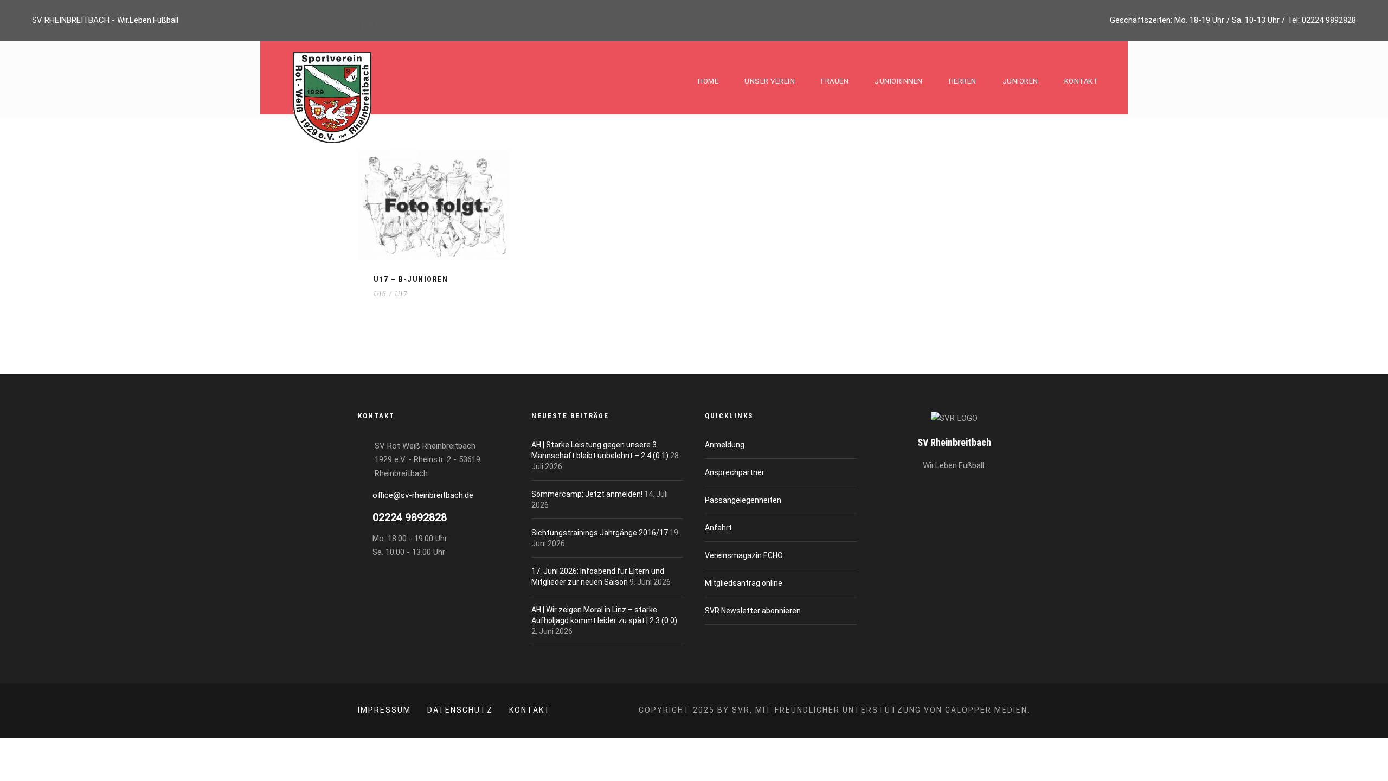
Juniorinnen (899, 81)
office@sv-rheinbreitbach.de (422, 495)
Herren (962, 81)
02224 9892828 (1329, 20)
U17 (401, 294)
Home (708, 81)
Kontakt (1081, 81)
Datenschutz (460, 710)
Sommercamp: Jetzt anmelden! (586, 494)
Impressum (384, 710)
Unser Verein (769, 81)
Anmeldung (724, 444)
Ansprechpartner (734, 472)
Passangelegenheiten (743, 500)
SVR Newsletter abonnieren (753, 610)
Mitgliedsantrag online (743, 583)
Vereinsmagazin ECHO (744, 555)
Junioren (1020, 81)
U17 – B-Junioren (411, 279)
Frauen (835, 81)
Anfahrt (718, 527)
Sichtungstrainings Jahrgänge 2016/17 (599, 532)
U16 (380, 294)
